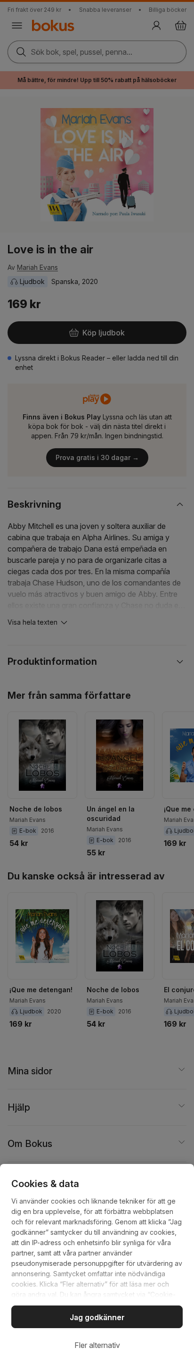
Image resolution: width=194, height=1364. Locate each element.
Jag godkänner (97, 1317)
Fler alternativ (97, 1345)
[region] (97, 1264)
